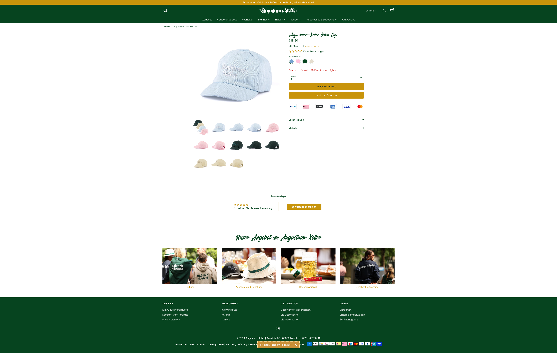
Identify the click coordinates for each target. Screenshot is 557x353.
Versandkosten (312, 46)
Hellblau (291, 61)
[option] (236, 74)
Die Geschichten (290, 319)
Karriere (226, 319)
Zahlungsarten (215, 344)
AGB (191, 344)
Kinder (295, 19)
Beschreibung (296, 119)
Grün (305, 61)
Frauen (279, 19)
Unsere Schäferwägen (352, 314)
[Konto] (384, 10)
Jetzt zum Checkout (326, 95)
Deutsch (370, 10)
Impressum (181, 344)
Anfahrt (226, 314)
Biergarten (345, 309)
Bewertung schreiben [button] (304, 206)
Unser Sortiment (171, 319)
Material (293, 128)
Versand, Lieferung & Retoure (242, 344)
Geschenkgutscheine (367, 287)
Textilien (189, 287)
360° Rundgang (349, 319)
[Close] (296, 345)
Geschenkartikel (308, 287)
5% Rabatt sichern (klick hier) (276, 344)
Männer (262, 19)
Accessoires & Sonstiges (249, 287)
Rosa (298, 61)
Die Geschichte (289, 314)
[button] (296, 51)
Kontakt (201, 344)
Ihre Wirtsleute (229, 309)
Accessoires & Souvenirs (320, 19)
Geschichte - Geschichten (296, 309)
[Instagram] (278, 328)
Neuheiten (247, 19)
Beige (311, 61)
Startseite (207, 19)
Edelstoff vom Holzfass (175, 314)
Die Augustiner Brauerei (175, 309)
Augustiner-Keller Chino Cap (185, 27)
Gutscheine (348, 19)
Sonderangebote (227, 19)
